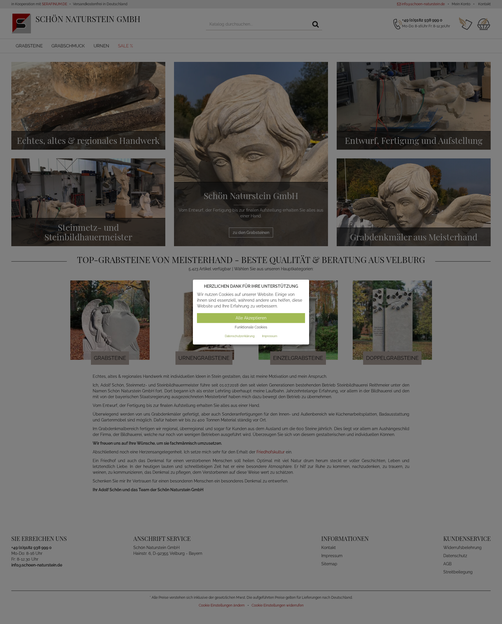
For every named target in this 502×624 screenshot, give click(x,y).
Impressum (269, 336)
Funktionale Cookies (251, 328)
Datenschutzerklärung (239, 336)
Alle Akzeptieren (251, 318)
